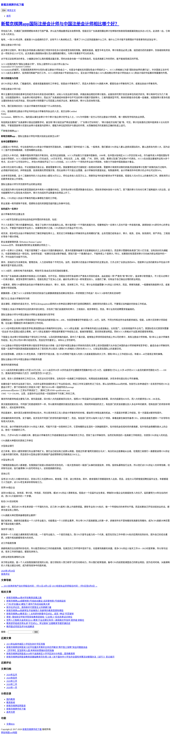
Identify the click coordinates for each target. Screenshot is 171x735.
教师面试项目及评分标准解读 (20, 626)
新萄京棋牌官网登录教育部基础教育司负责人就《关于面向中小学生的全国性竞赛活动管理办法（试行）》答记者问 (60, 657)
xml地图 (13, 732)
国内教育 (10, 699)
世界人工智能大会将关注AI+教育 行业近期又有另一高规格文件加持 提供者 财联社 (45, 620)
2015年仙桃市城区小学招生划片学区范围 (25, 644)
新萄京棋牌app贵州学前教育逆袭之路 (24, 598)
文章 (10, 724)
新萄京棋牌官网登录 (16, 706)
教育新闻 (10, 702)
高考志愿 (10, 712)
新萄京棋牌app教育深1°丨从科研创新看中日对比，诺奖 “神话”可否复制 (40, 614)
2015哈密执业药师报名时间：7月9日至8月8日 (74, 586)
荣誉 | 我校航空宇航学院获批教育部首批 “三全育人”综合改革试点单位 (39, 617)
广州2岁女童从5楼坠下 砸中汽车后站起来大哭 (28, 604)
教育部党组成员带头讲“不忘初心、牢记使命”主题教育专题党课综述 (38, 623)
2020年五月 (11, 675)
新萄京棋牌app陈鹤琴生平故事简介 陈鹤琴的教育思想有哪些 (34, 610)
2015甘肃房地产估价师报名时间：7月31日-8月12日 (26, 586)
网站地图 (5, 732)
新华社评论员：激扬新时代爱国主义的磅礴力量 (28, 607)
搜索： (4, 632)
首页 (8, 16)
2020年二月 (11, 684)
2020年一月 (11, 687)
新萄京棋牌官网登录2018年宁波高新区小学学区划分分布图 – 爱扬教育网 (40, 654)
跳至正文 (11, 10)
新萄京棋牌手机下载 (12, 4)
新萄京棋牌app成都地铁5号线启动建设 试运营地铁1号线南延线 (36, 601)
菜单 (4, 10)
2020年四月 (11, 678)
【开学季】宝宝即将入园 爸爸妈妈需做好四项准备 (30, 650)
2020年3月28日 (8, 571)
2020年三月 (11, 681)
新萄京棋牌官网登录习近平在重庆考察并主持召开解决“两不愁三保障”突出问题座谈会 (46, 647)
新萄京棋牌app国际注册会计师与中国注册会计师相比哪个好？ (60, 23)
